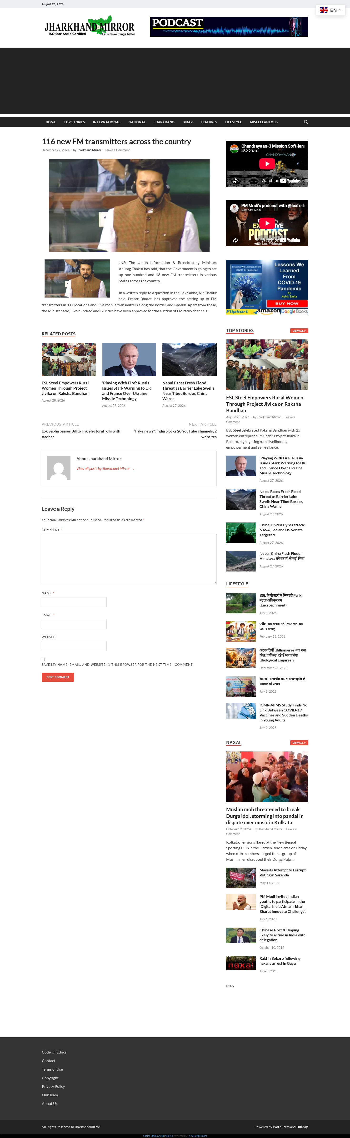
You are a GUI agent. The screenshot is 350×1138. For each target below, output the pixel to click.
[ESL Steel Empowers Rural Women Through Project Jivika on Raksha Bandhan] (69, 361)
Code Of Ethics (54, 1052)
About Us (50, 1103)
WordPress (281, 1127)
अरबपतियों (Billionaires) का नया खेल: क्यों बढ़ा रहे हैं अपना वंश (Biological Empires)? (283, 655)
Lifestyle (233, 122)
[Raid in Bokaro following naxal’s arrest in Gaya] (241, 958)
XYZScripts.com (198, 1135)
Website (49, 637)
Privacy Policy (53, 1086)
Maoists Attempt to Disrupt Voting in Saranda (283, 872)
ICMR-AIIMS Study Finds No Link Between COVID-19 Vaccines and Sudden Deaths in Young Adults (284, 712)
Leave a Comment (117, 150)
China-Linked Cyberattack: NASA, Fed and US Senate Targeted (282, 529)
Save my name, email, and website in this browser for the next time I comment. (118, 664)
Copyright (50, 1077)
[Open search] (306, 122)
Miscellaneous (264, 122)
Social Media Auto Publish (158, 1135)
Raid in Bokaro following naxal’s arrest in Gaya (280, 960)
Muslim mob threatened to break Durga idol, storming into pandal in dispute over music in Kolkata (265, 815)
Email (48, 615)
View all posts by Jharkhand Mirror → (105, 468)
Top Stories (74, 122)
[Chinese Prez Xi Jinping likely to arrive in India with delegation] (241, 930)
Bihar (188, 122)
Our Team (50, 1095)
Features (209, 122)
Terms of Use (52, 1069)
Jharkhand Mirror (89, 150)
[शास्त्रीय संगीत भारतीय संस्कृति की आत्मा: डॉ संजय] (241, 679)
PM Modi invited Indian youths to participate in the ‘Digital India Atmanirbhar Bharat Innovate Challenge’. (283, 903)
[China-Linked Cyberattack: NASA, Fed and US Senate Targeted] (241, 525)
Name (48, 593)
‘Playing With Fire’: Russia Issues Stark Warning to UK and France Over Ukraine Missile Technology (126, 390)
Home (51, 122)
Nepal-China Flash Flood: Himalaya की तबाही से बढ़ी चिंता (282, 556)
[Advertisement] (175, 81)
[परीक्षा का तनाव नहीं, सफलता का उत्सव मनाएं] (241, 624)
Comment (52, 530)
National (137, 122)
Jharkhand (164, 122)
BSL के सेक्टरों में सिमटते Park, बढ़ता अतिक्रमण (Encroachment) (281, 600)
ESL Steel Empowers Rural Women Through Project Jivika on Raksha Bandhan (65, 388)
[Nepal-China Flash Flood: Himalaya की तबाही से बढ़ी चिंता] (241, 554)
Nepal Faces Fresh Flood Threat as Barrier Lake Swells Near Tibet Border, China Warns (188, 390)
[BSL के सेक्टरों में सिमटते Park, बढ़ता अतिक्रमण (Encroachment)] (241, 595)
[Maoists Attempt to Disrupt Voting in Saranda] (241, 870)
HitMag (302, 1127)
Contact (48, 1060)
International (106, 122)
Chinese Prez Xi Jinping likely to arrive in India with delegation (282, 935)
